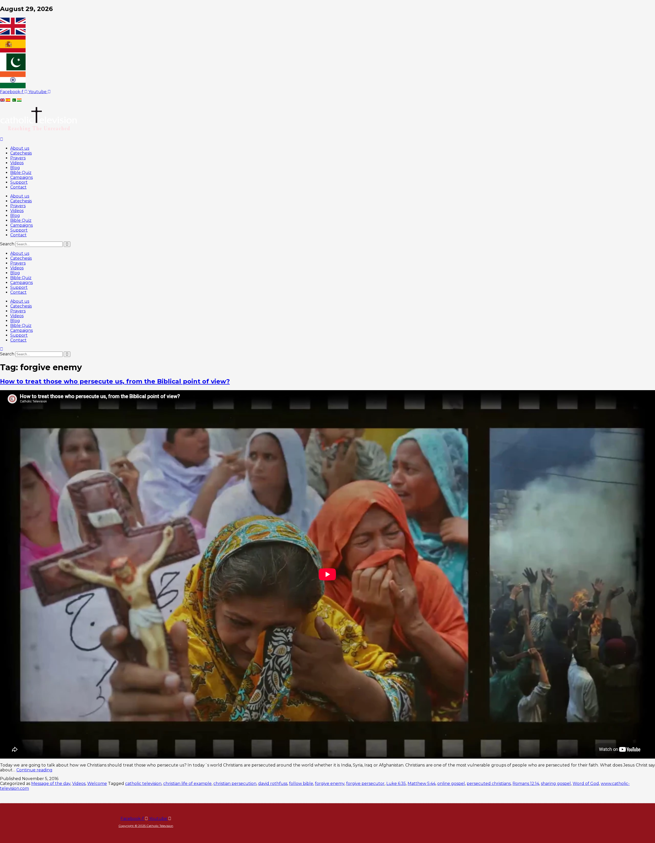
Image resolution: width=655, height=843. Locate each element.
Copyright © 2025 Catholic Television (145, 826)
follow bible (301, 783)
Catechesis (21, 153)
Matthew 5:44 (421, 783)
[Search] (67, 244)
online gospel (451, 783)
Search (7, 244)
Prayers (18, 158)
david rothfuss (272, 783)
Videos (17, 162)
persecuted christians (489, 783)
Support (19, 182)
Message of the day (50, 783)
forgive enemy (329, 783)
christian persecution (234, 783)
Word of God (586, 783)
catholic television (143, 783)
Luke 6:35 (396, 783)
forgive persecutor (365, 783)
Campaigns (21, 177)
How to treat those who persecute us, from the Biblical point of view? (115, 381)
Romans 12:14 (525, 783)
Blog (15, 167)
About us (19, 148)
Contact (18, 187)
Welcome (97, 783)
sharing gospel (556, 783)
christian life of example (187, 783)
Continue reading (34, 770)
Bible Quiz (20, 172)
